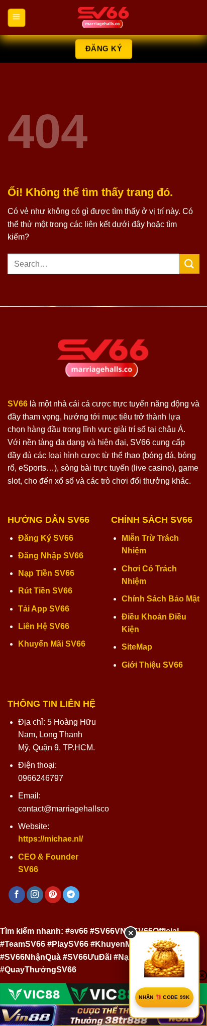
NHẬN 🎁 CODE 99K (164, 997)
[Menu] (16, 17)
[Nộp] (189, 264)
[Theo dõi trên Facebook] (17, 894)
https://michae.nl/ (50, 839)
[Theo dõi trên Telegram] (71, 894)
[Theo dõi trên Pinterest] (53, 894)
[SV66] (103, 17)
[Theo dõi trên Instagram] (35, 894)
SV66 (18, 403)
